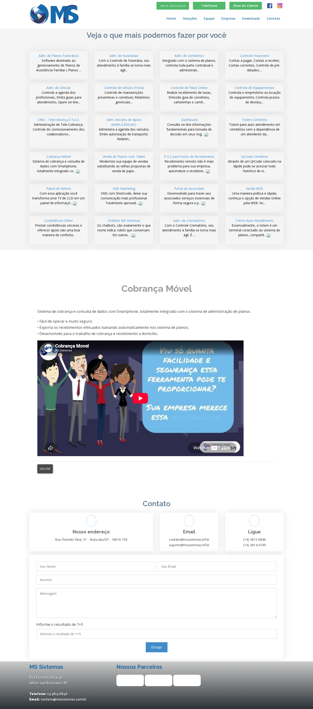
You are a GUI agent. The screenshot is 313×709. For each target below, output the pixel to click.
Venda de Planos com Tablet (124, 163)
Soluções (190, 18)
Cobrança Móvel (59, 163)
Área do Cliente (245, 5)
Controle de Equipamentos (254, 95)
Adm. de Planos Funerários (58, 63)
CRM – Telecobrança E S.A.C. (59, 127)
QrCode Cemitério (254, 163)
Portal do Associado (189, 195)
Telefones (209, 5)
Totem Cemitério (254, 127)
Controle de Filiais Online (189, 95)
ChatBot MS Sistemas (124, 227)
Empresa (228, 18)
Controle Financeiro (254, 63)
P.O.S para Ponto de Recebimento (189, 163)
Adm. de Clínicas (58, 95)
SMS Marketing (124, 195)
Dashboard (189, 127)
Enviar (156, 647)
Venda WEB (254, 195)
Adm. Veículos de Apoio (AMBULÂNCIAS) (124, 129)
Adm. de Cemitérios (189, 63)
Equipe (209, 18)
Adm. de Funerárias (124, 63)
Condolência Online (58, 227)
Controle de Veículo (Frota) (124, 95)
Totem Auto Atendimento (254, 227)
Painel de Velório (58, 195)
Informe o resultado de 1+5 (59, 624)
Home (171, 18)
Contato (273, 18)
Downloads (251, 18)
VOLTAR (45, 469)
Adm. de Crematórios (189, 227)
